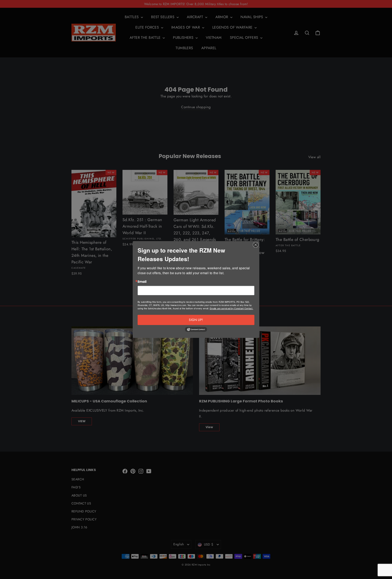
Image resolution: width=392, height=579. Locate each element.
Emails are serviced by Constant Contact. (231, 308)
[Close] (255, 244)
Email (142, 281)
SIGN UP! (196, 319)
